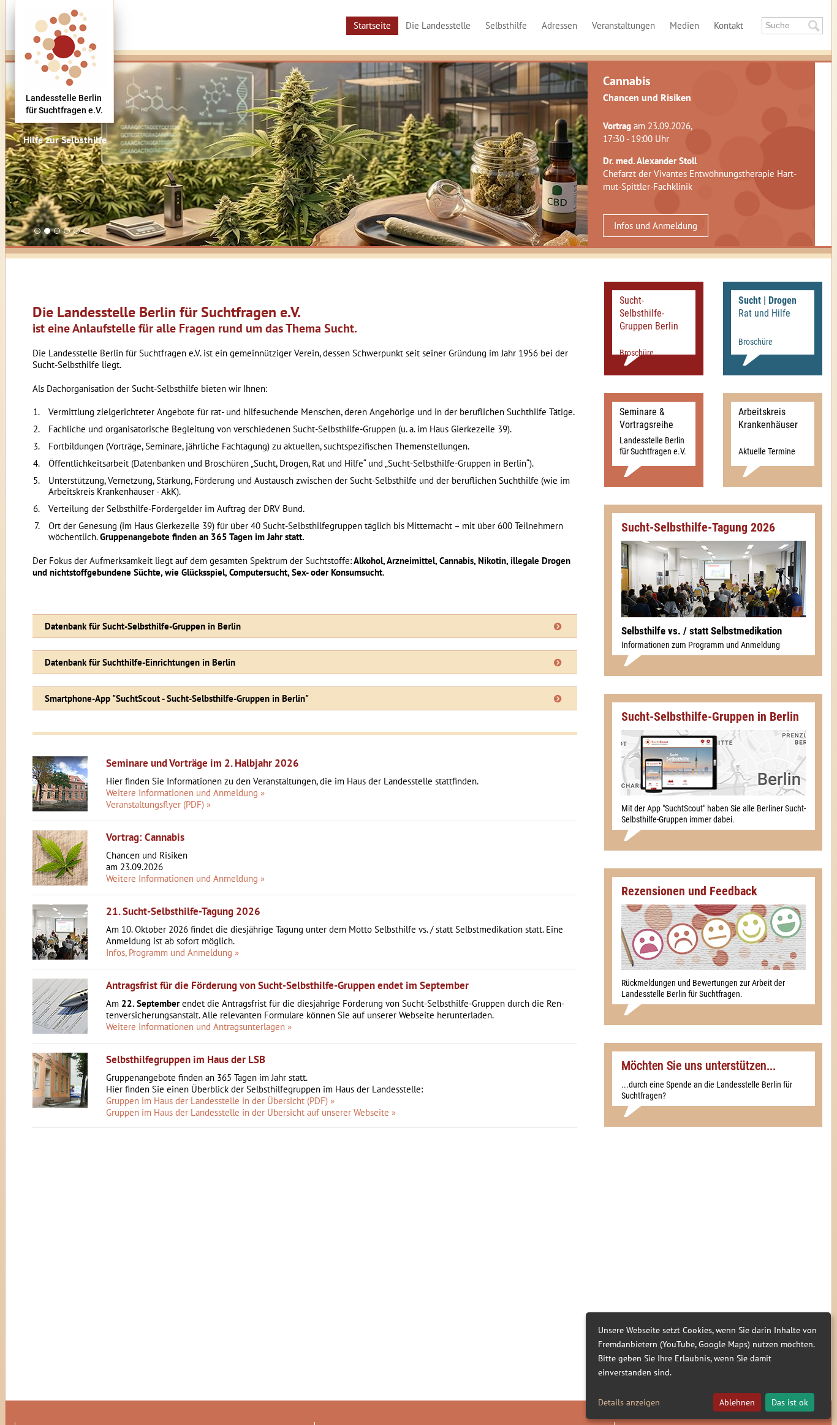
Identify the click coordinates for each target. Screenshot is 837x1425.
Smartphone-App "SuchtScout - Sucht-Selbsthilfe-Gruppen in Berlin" (177, 698)
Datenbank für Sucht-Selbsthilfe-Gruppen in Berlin (143, 626)
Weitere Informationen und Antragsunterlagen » (199, 1026)
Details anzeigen (629, 1402)
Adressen (559, 25)
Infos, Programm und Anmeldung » (172, 952)
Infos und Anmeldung (655, 225)
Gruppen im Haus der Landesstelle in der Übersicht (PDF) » (220, 1101)
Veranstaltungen (623, 25)
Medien (684, 25)
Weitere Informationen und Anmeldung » (185, 793)
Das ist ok (789, 1402)
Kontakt (728, 25)
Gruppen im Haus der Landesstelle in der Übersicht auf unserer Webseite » (251, 1112)
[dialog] (708, 1365)
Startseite (372, 25)
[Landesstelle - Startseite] (64, 61)
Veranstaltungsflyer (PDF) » (158, 804)
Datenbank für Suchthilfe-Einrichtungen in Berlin (140, 662)
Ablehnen (737, 1402)
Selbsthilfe (506, 25)
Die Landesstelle (438, 25)
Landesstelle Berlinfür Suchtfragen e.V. (64, 104)
